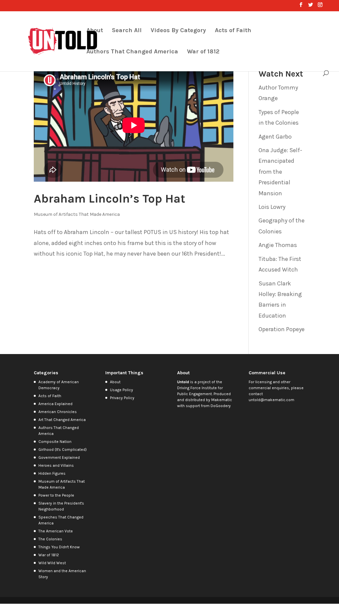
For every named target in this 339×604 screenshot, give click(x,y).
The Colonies (50, 539)
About (94, 31)
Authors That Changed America (132, 52)
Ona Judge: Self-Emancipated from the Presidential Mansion (280, 172)
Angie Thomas (278, 245)
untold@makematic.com (271, 399)
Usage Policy (121, 390)
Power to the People (56, 495)
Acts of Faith (233, 31)
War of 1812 (203, 52)
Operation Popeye (282, 329)
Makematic (221, 399)
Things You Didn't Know (59, 547)
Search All (127, 31)
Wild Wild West (52, 563)
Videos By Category (178, 31)
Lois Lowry (272, 207)
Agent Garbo (275, 136)
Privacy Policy (122, 397)
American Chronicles (57, 411)
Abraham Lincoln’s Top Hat (109, 199)
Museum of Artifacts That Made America (77, 214)
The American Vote (55, 531)
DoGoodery (221, 405)
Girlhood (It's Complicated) (62, 449)
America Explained (55, 403)
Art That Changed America (62, 419)
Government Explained (59, 457)
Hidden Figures (52, 473)
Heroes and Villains (56, 465)
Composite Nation (55, 441)
